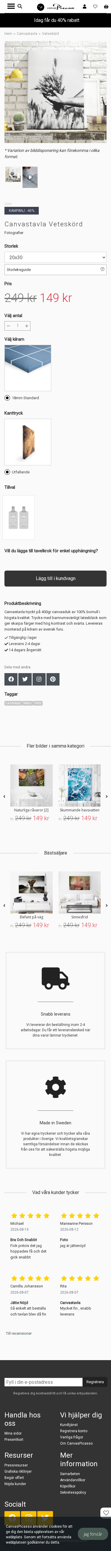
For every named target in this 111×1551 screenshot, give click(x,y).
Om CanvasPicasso (76, 1443)
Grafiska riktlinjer (18, 1471)
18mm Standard (25, 398)
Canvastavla (27, 34)
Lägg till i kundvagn (55, 578)
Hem (8, 34)
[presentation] (4, 797)
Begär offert (14, 1478)
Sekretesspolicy (73, 1492)
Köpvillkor (67, 1486)
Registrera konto (73, 1431)
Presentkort (13, 1440)
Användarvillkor (72, 1480)
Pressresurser (16, 1465)
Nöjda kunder (15, 1484)
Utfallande (21, 472)
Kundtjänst (69, 1425)
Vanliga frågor (71, 1437)
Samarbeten (70, 1474)
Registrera (95, 1382)
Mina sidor (13, 1433)
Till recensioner (19, 1333)
